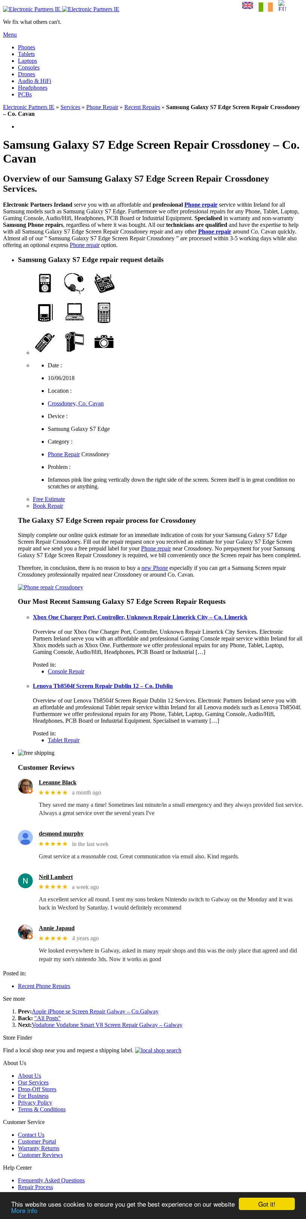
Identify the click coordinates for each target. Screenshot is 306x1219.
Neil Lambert (56, 877)
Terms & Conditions (42, 1109)
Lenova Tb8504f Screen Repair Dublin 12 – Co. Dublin (103, 686)
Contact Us (31, 1135)
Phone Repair (102, 107)
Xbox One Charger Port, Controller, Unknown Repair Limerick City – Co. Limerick (140, 617)
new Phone (154, 568)
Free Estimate (49, 499)
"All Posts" (47, 1018)
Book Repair (48, 506)
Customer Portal (37, 1141)
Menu (10, 34)
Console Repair (66, 671)
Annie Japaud (57, 928)
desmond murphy (61, 833)
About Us (29, 1076)
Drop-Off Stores (37, 1089)
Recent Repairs (142, 107)
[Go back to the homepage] (61, 9)
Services (70, 107)
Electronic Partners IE (28, 107)
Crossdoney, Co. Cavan (76, 403)
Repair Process (35, 1187)
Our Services (33, 1082)
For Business (33, 1096)
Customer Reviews (40, 1155)
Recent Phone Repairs (44, 986)
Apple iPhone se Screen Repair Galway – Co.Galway (95, 1011)
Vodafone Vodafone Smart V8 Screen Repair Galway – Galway (107, 1025)
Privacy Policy (35, 1102)
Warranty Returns (38, 1148)
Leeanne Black (57, 782)
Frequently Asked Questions (51, 1180)
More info (24, 1210)
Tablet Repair (63, 740)
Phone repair (201, 204)
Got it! (266, 1204)
